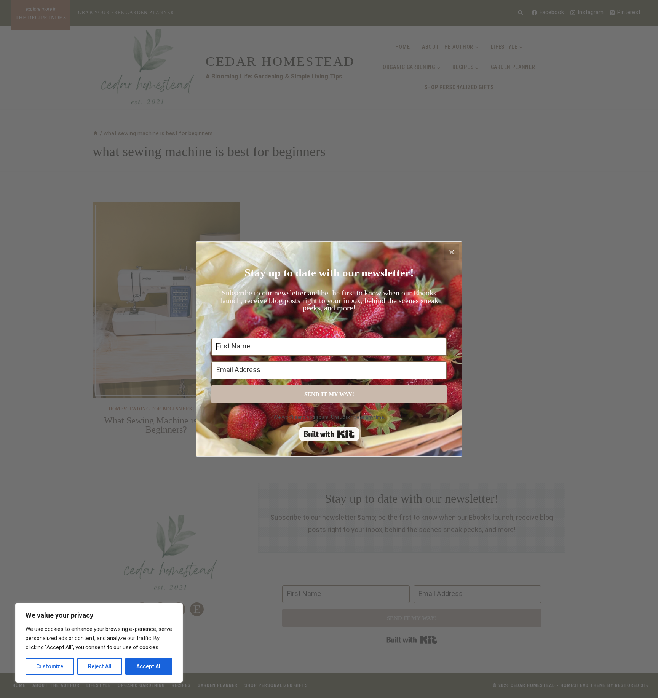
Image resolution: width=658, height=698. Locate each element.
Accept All (149, 666)
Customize (49, 666)
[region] (99, 643)
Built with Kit (329, 434)
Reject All (100, 666)
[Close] (451, 252)
